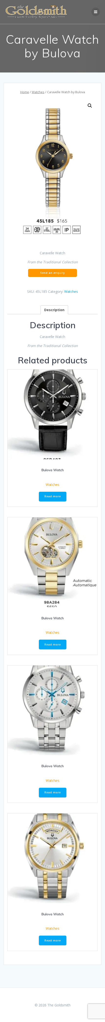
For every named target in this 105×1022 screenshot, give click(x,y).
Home (24, 92)
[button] (89, 105)
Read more (52, 496)
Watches (38, 92)
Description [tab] (54, 309)
